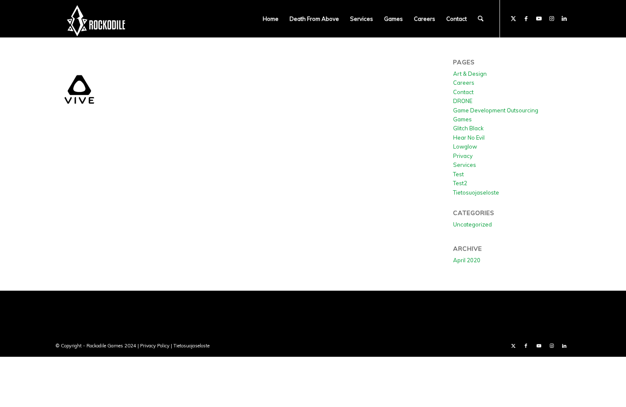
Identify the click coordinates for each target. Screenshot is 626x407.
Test (458, 174)
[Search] (480, 18)
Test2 (460, 183)
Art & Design (470, 73)
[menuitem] (270, 18)
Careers (463, 82)
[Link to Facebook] (526, 18)
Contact (463, 92)
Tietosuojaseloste (476, 192)
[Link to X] (513, 18)
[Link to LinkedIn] (564, 18)
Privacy (463, 155)
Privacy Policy (154, 346)
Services (464, 164)
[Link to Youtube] (538, 18)
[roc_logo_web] (96, 18)
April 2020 (466, 260)
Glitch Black (468, 128)
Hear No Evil (469, 137)
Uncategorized (472, 224)
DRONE (462, 100)
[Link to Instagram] (551, 18)
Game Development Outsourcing (495, 110)
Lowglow (465, 146)
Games (462, 119)
